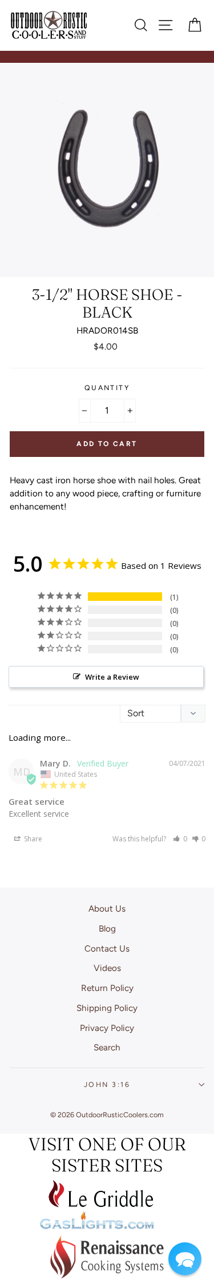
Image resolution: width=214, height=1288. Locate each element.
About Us (107, 908)
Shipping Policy (107, 1007)
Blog (107, 928)
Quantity (107, 387)
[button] (180, 839)
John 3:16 (107, 1084)
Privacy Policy (107, 1027)
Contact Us (107, 948)
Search (107, 1047)
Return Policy (107, 987)
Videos (107, 967)
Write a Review (112, 677)
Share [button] (32, 839)
